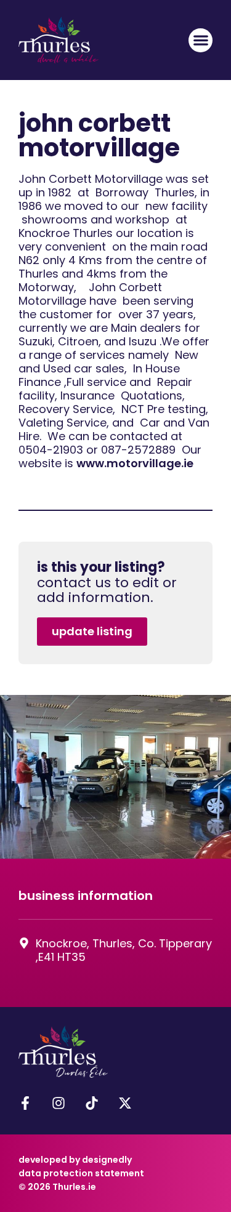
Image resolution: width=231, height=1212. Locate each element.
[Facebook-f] (25, 1103)
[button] (200, 40)
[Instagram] (58, 1103)
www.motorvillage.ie (134, 463)
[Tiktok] (92, 1103)
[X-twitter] (125, 1103)
